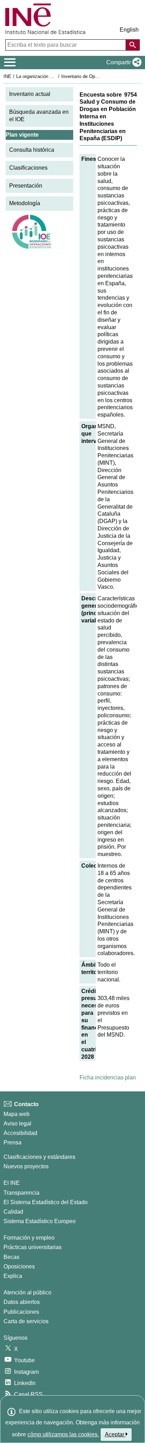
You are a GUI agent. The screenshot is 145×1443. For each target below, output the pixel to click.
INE (7, 76)
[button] (122, 62)
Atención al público (27, 1292)
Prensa (12, 1142)
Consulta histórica (31, 150)
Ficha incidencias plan (108, 1077)
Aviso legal (17, 1124)
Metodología (24, 203)
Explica (13, 1276)
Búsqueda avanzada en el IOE (39, 115)
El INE (12, 1183)
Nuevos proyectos (26, 1166)
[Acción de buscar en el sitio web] (133, 45)
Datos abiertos (22, 1302)
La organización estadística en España (55, 76)
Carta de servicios (26, 1321)
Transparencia (21, 1193)
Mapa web (17, 1114)
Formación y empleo (29, 1238)
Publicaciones (21, 1312)
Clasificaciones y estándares (39, 1157)
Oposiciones (19, 1266)
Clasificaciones (28, 168)
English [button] (129, 30)
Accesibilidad (20, 1133)
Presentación (25, 186)
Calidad (13, 1212)
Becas (11, 1257)
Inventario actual (29, 94)
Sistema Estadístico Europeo (40, 1221)
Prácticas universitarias (33, 1247)
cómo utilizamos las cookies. (63, 1434)
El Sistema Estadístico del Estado (46, 1202)
